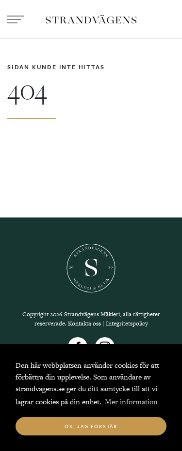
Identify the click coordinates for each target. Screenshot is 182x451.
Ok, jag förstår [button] (91, 426)
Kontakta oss (84, 323)
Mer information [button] (131, 402)
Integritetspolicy (127, 323)
